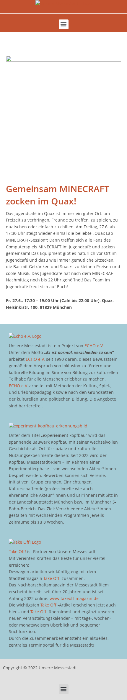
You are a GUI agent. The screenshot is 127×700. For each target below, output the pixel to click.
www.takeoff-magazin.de (74, 598)
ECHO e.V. (94, 345)
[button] (64, 24)
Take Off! (17, 551)
